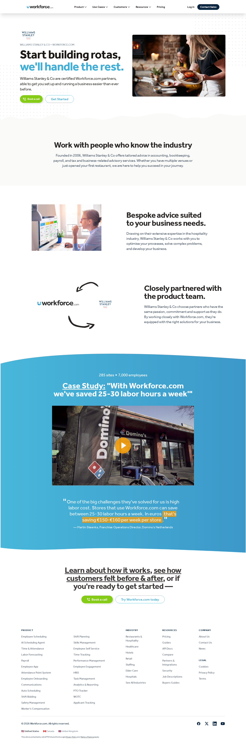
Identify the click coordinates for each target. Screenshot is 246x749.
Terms (202, 678)
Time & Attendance (32, 648)
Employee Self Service (86, 648)
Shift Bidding (28, 696)
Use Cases (98, 7)
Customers (120, 7)
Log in (190, 7)
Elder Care (132, 670)
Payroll (25, 660)
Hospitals (131, 676)
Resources (142, 7)
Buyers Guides (171, 682)
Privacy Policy (207, 672)
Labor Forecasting (32, 654)
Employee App (29, 666)
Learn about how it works (107, 570)
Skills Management (84, 642)
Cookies (204, 666)
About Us (204, 636)
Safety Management (33, 702)
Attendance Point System (36, 672)
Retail (129, 658)
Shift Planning (81, 636)
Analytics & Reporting (85, 684)
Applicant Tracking (84, 702)
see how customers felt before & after (123, 574)
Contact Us (205, 642)
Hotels (129, 652)
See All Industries (136, 682)
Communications (31, 684)
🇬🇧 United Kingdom (68, 731)
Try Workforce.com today (140, 599)
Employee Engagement (87, 666)
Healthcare (132, 646)
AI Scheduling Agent (33, 642)
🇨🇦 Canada (48, 731)
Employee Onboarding (34, 678)
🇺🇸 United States (30, 731)
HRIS (76, 672)
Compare (167, 654)
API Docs (167, 648)
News (202, 648)
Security (167, 670)
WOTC (77, 696)
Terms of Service (87, 737)
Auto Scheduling (30, 690)
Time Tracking (81, 654)
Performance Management (89, 660)
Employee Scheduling (34, 636)
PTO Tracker (80, 690)
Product (79, 7)
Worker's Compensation (35, 708)
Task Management (84, 678)
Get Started (59, 99)
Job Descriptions (172, 676)
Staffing (130, 664)
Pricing (161, 7)
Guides (166, 642)
